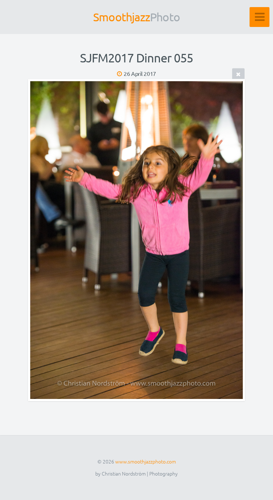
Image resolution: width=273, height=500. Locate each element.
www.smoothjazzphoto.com (145, 461)
